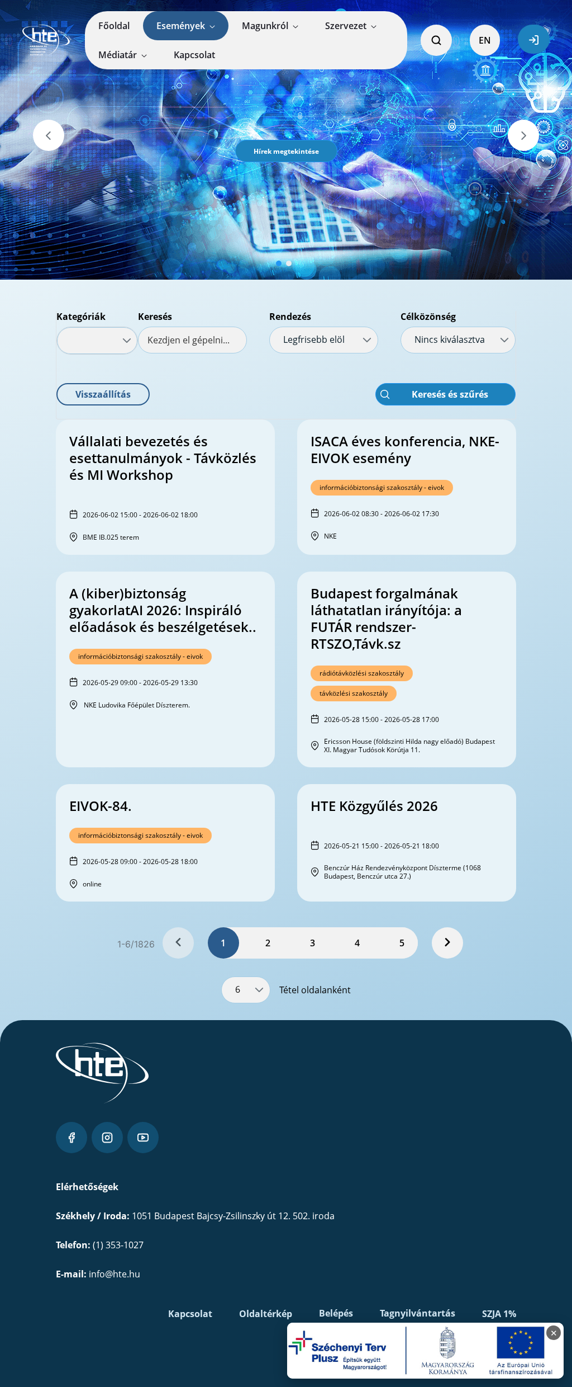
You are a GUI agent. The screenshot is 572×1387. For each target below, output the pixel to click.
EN (485, 40)
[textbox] (192, 340)
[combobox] (97, 341)
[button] (286, 151)
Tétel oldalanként (315, 990)
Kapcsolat (190, 1313)
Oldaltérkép (265, 1313)
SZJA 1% (499, 1313)
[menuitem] (114, 25)
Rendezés (290, 316)
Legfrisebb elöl (314, 339)
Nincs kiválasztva (449, 339)
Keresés (155, 316)
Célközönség (428, 316)
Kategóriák (81, 316)
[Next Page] (447, 943)
